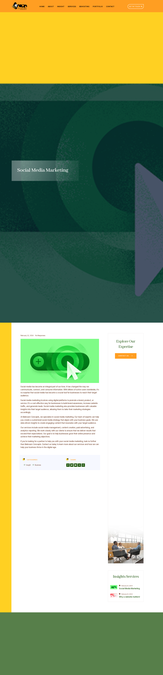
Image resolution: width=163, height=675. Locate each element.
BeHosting (84, 6)
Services (72, 6)
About (51, 6)
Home (42, 6)
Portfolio (98, 6)
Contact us (123, 356)
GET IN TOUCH (134, 6)
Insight (60, 6)
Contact (110, 6)
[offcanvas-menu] (146, 3)
